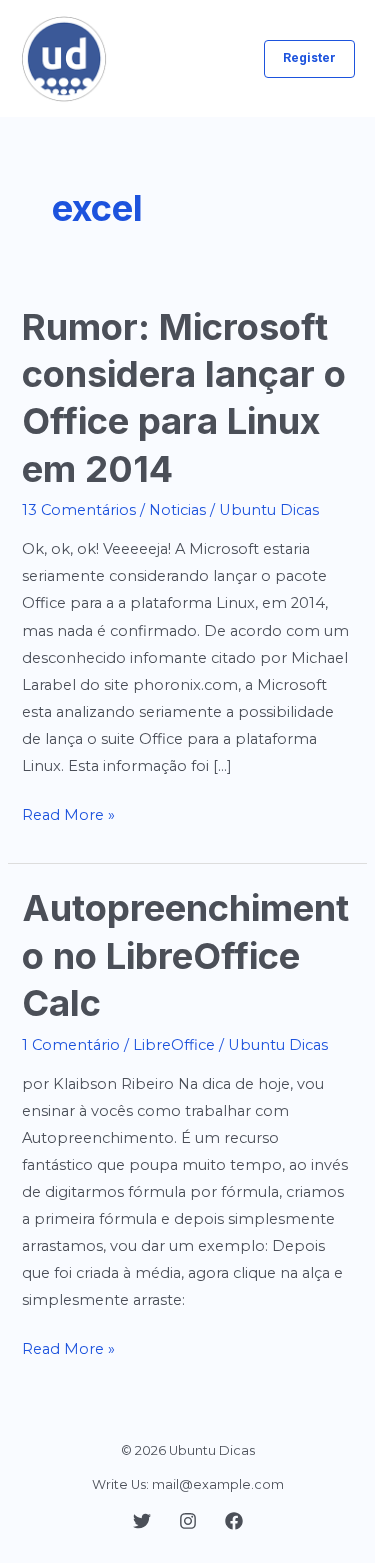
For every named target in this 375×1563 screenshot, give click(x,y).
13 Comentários (79, 510)
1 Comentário (71, 1045)
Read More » (68, 817)
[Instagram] (188, 1521)
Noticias (177, 510)
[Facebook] (234, 1521)
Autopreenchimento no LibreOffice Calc (185, 955)
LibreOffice (174, 1045)
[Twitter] (142, 1521)
